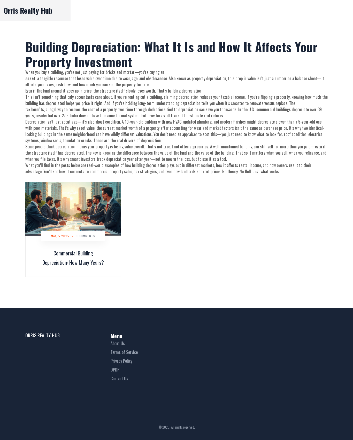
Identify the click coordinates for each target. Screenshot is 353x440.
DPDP (115, 370)
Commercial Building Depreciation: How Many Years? (73, 257)
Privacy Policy (121, 361)
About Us (118, 343)
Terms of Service (124, 352)
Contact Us (119, 378)
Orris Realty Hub (28, 10)
